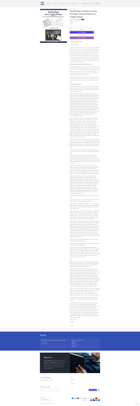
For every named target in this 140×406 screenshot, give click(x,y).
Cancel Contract (73, 383)
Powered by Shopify (51, 403)
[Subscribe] (58, 390)
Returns (71, 381)
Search (71, 377)
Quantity (71, 23)
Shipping (71, 21)
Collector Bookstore (45, 403)
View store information (75, 44)
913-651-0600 (47, 377)
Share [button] (72, 325)
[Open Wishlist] (96, 3)
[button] (50, 3)
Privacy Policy (72, 379)
